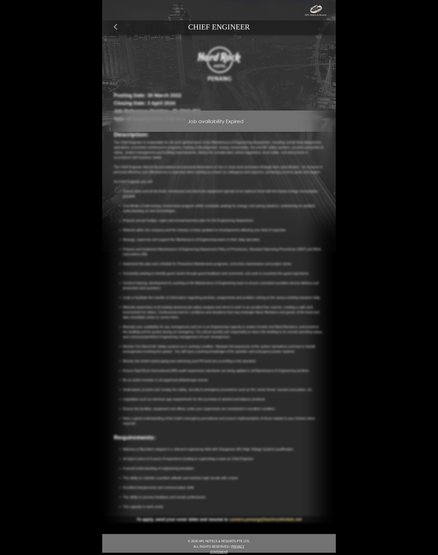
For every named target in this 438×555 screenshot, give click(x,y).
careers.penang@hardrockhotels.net (265, 519)
